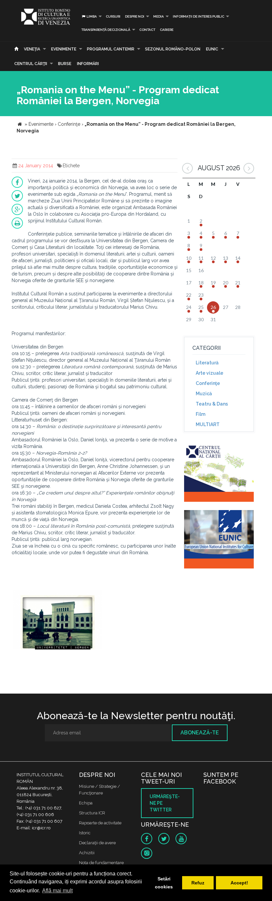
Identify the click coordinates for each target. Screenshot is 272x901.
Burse (64, 63)
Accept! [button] (239, 882)
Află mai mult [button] (57, 890)
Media (158, 16)
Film (200, 414)
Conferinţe (208, 383)
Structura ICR (92, 812)
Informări (88, 63)
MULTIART (208, 424)
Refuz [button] (197, 882)
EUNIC (212, 49)
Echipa (86, 802)
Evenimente (63, 49)
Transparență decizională (105, 30)
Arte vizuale (209, 373)
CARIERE (166, 30)
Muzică (204, 393)
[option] (57, 620)
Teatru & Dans (212, 404)
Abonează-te (199, 732)
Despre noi (134, 16)
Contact (147, 30)
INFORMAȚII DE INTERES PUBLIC (198, 16)
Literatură (207, 362)
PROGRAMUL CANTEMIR (110, 49)
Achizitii (87, 852)
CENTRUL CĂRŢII (30, 63)
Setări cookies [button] (164, 882)
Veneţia (32, 49)
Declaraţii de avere (97, 842)
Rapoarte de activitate (100, 822)
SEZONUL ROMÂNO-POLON (172, 49)
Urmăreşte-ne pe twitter (165, 803)
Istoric (85, 832)
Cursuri (113, 16)
